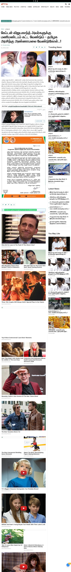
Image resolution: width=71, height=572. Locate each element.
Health (52, 6)
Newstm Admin (6, 45)
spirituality (45, 6)
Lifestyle (23, 6)
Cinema (30, 6)
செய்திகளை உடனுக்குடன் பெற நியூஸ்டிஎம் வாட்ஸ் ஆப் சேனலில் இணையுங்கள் (20, 209)
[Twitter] (35, 1)
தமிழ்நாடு (7, 29)
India (57, 6)
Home (3, 6)
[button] (69, 4)
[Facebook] (33, 1)
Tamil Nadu (9, 6)
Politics (16, 6)
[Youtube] (37, 1)
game (61, 6)
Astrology (36, 6)
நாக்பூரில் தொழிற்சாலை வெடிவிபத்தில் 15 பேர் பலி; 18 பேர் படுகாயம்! (25, 106)
